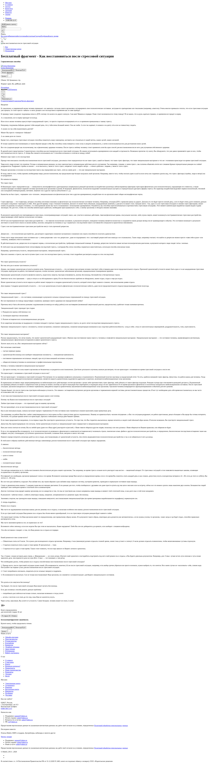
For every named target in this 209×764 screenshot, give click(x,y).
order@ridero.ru (27, 720)
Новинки (8, 687)
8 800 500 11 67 (6, 708)
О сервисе (9, 5)
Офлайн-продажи (11, 637)
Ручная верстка (11, 641)
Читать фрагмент (7, 72)
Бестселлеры (21, 36)
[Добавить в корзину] (9, 75)
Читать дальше (6, 737)
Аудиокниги (9, 685)
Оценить (13, 89)
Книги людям (53, 36)
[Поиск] (3, 31)
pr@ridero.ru (12, 722)
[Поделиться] (3, 96)
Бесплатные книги (12, 689)
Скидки (38, 36)
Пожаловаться (6, 99)
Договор (8, 674)
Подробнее (5, 87)
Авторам (8, 10)
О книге (4, 101)
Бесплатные (30, 36)
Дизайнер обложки (12, 647)
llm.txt (7, 676)
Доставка (8, 695)
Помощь (8, 18)
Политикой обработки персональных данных (111, 725)
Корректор (9, 645)
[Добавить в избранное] (3, 92)
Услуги (7, 7)
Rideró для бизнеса (12, 653)
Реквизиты (9, 672)
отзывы (10, 101)
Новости (8, 12)
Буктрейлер (9, 643)
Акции (7, 14)
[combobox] (104, 29)
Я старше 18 (6, 616)
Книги (7, 664)
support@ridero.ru (20, 716)
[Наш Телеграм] (6, 757)
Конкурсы (9, 8)
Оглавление (17, 101)
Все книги (5, 36)
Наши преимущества (13, 670)
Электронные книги (12, 683)
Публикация (9, 651)
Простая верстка (11, 639)
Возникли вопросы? (12, 666)
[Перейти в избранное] (2, 39)
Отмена (14, 616)
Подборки (44, 36)
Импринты (13, 36)
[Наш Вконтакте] (6, 755)
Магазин (8, 3)
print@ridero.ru (22, 718)
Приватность (10, 668)
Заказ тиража (10, 649)
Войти (4, 26)
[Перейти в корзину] (4, 39)
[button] (104, 31)
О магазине (9, 662)
